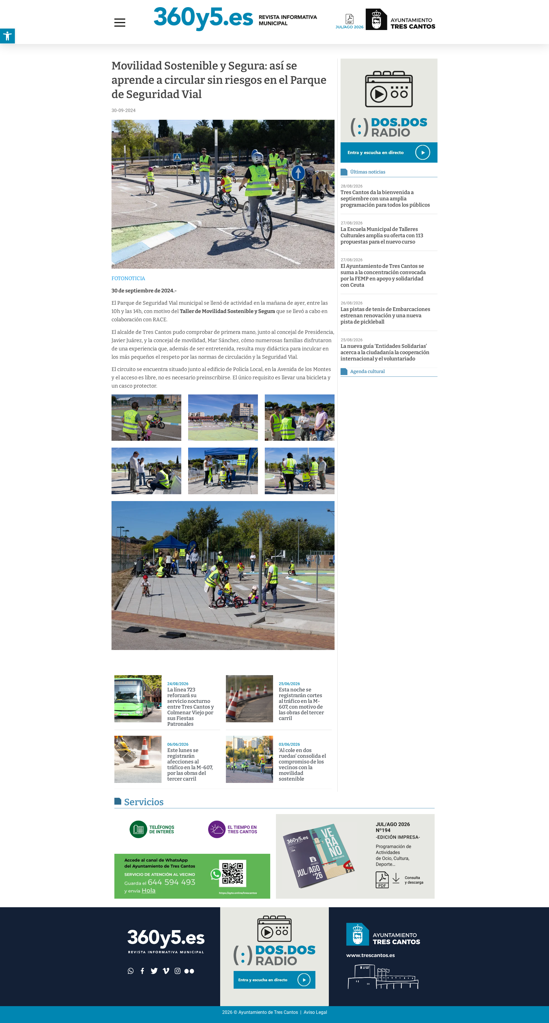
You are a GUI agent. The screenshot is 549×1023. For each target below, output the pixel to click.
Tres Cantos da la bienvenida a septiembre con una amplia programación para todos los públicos (385, 198)
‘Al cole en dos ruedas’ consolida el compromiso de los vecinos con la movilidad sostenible (302, 764)
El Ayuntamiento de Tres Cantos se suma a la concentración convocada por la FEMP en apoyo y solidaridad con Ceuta (383, 275)
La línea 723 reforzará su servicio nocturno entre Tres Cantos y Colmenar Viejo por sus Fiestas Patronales (190, 707)
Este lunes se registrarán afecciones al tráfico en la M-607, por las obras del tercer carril (190, 764)
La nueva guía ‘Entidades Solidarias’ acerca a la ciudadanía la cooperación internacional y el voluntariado (385, 352)
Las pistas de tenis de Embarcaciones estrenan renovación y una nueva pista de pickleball (385, 315)
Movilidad (81, 49)
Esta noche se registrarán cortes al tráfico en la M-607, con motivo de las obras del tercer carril (301, 704)
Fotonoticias (27, 49)
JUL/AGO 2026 (349, 27)
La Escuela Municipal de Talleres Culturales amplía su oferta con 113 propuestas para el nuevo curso (382, 235)
